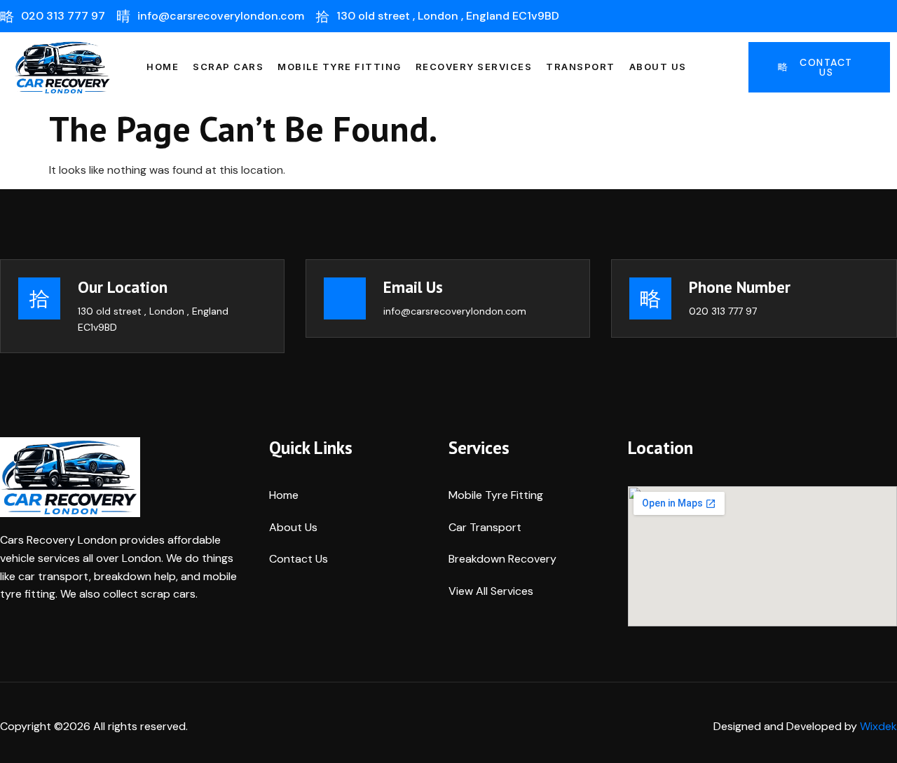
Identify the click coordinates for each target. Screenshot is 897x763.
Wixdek (878, 726)
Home (162, 66)
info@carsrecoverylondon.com (454, 311)
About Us (658, 66)
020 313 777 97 (723, 311)
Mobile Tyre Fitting (340, 66)
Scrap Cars (228, 66)
